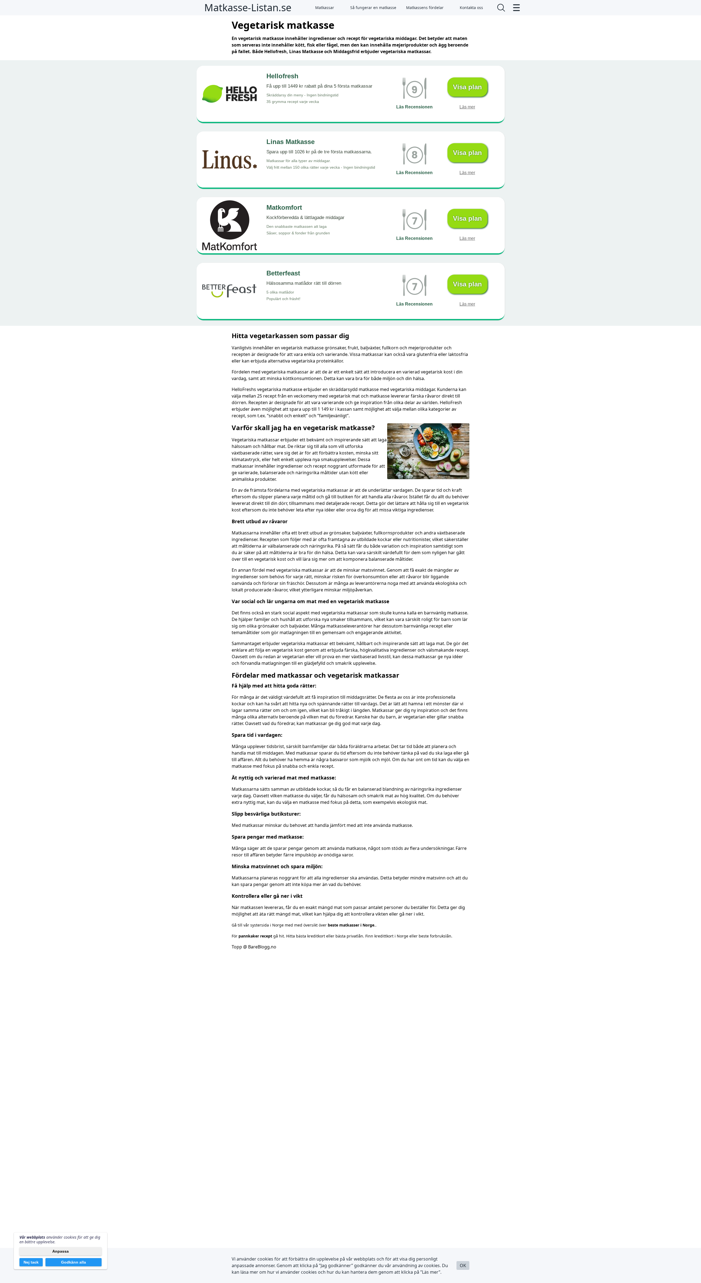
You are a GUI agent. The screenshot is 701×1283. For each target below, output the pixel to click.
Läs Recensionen (414, 107)
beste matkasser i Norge (351, 925)
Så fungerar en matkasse (373, 7)
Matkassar (324, 7)
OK (463, 1265)
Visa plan (467, 87)
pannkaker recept (255, 936)
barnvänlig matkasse (445, 613)
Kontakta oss (471, 7)
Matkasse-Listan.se (247, 7)
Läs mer (467, 107)
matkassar (268, 440)
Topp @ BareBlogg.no (254, 947)
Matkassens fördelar (425, 7)
